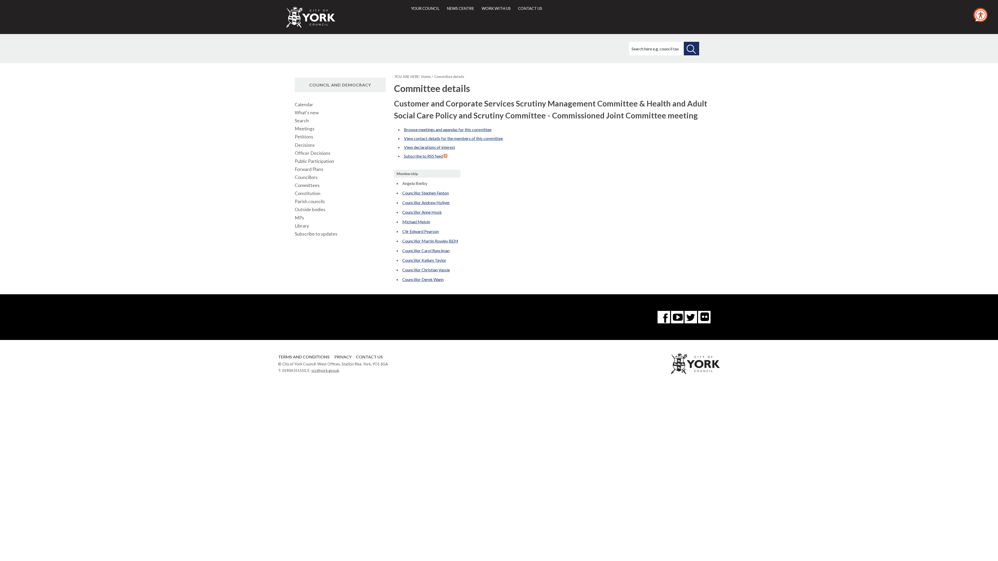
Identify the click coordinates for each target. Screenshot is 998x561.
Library (302, 226)
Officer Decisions (312, 153)
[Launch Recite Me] (980, 15)
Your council (425, 8)
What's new (307, 112)
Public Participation (314, 161)
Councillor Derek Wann (423, 279)
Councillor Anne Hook (422, 212)
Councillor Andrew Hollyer (426, 202)
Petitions (304, 136)
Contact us (530, 8)
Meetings (304, 128)
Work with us (496, 8)
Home (426, 77)
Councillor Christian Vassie (426, 269)
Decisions (305, 145)
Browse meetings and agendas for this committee (447, 129)
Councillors (306, 177)
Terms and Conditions (304, 356)
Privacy (343, 356)
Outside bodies (310, 209)
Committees (307, 185)
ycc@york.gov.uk (325, 370)
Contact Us (369, 356)
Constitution (307, 193)
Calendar (304, 104)
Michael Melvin (416, 221)
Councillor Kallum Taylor (424, 260)
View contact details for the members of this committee (453, 138)
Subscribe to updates (316, 234)
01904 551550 (294, 370)
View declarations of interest (429, 147)
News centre (460, 8)
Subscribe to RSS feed (424, 155)
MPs (299, 218)
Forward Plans (309, 169)
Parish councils (310, 201)
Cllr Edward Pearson (420, 231)
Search (302, 120)
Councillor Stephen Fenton (425, 192)
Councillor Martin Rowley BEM (430, 240)
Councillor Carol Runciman (426, 250)
